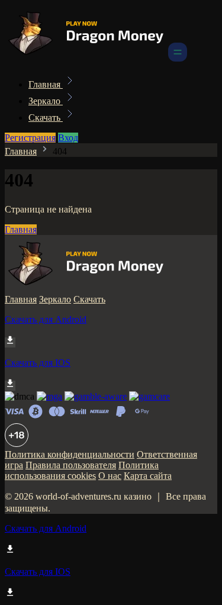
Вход (68, 138)
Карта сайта (148, 476)
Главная (45, 84)
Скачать (45, 117)
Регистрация (30, 138)
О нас (109, 476)
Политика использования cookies (82, 470)
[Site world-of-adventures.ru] (85, 58)
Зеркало (45, 101)
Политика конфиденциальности (69, 454)
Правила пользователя (70, 465)
